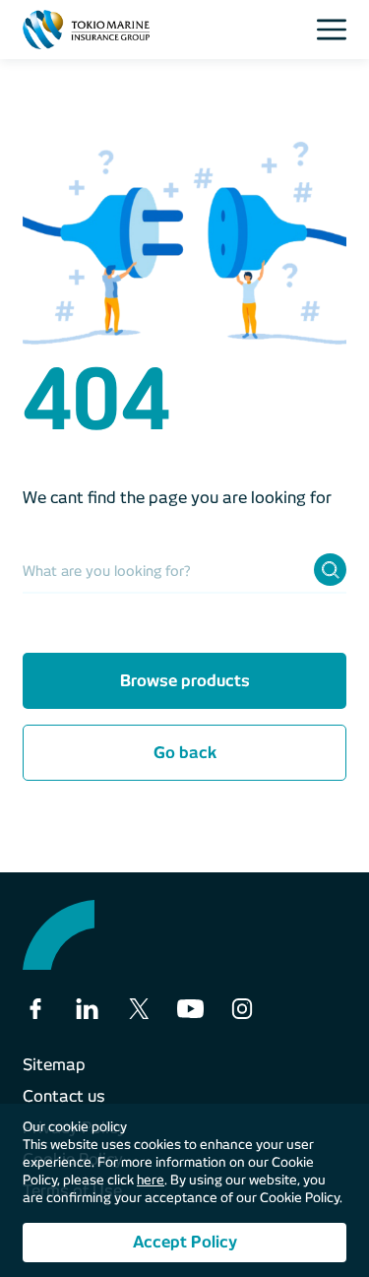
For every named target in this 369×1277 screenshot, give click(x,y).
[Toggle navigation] (337, 29)
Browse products (185, 680)
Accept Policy (185, 1242)
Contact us (64, 1096)
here (150, 1180)
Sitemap (54, 1064)
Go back (185, 752)
